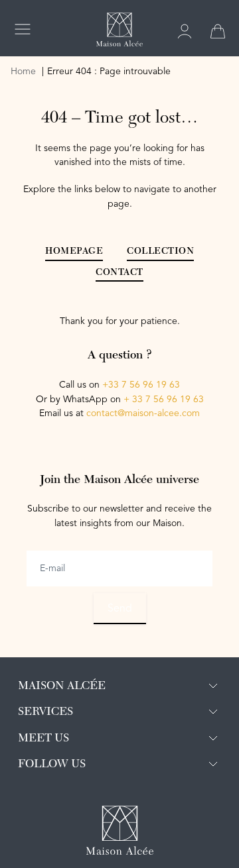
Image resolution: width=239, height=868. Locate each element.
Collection (160, 251)
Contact (119, 273)
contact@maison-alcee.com (143, 413)
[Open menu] (22, 29)
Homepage (74, 251)
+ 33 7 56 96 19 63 (163, 399)
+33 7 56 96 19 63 (141, 385)
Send (120, 609)
